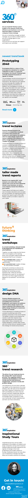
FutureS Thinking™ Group (19, 490)
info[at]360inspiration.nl (14, 484)
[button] (26, 2)
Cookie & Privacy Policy (14, 492)
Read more (7, 110)
